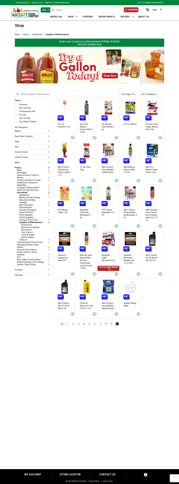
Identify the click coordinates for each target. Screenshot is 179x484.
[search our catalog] (53, 10)
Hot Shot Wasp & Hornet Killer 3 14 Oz (86, 128)
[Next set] (117, 324)
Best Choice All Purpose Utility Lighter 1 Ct (64, 171)
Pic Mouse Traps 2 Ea (63, 211)
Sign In (48, 3)
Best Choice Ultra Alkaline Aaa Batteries (108, 306)
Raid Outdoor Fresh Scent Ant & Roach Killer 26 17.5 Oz (152, 215)
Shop (17, 34)
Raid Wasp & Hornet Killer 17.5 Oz (129, 169)
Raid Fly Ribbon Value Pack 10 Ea (152, 169)
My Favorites (21, 3)
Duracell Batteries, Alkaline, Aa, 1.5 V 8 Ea (129, 259)
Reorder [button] (133, 9)
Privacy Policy (94, 481)
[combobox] (45, 10)
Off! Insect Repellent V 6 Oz (108, 212)
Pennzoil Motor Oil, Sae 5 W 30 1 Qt (86, 306)
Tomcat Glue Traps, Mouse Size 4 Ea (152, 127)
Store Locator (70, 474)
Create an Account (61, 3)
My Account (37, 3)
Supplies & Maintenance (57, 34)
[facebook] (145, 475)
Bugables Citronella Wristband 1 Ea (85, 214)
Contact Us (107, 474)
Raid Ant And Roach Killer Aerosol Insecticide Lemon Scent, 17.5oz (86, 261)
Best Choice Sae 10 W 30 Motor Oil (63, 306)
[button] (154, 3)
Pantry (26, 34)
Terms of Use (107, 481)
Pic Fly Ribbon (130, 124)
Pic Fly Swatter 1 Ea (64, 125)
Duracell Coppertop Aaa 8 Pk (63, 258)
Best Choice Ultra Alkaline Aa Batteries (108, 169)
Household (37, 34)
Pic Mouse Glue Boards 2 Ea (108, 127)
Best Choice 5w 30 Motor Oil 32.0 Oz (152, 258)
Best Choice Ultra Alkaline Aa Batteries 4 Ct (130, 214)
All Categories (21, 127)
